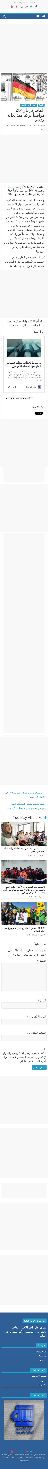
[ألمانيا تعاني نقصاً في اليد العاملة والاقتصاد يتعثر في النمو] (24, 824)
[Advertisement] (24, 48)
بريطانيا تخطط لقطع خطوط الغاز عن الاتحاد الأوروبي (25, 794)
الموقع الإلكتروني (37, 1032)
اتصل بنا (42, 1384)
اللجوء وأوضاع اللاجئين (28, 105)
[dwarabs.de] (44, 16)
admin (13, 125)
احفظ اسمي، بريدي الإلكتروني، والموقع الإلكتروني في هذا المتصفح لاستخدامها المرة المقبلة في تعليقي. (25, 1057)
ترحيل (11, 187)
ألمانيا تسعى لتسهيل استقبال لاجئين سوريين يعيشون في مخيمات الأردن (26, 806)
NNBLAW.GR (41, 1351)
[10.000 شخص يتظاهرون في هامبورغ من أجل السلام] (24, 904)
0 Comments (23, 125)
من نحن (43, 1381)
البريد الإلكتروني (36, 1016)
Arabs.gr (43, 1356)
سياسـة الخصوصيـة (39, 1376)
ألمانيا (41, 105)
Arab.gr (43, 1360)
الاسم (42, 1000)
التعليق (42, 961)
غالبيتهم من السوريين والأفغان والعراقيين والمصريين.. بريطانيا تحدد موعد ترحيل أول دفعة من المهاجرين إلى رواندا (24, 889)
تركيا (43, 129)
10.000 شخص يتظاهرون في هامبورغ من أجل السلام (24, 929)
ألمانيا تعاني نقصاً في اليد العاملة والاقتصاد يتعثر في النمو (24, 850)
